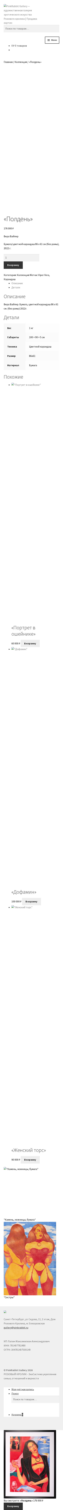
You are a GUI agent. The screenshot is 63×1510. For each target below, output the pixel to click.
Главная (8, 62)
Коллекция (21, 62)
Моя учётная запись (22, 1389)
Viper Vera (43, 275)
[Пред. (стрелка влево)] (5, 755)
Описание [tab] (17, 283)
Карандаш (10, 279)
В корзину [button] (30, 643)
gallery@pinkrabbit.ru (16, 1327)
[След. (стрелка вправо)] (57, 755)
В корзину (13, 265)
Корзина (17, 1414)
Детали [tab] (15, 287)
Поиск (15, 1393)
